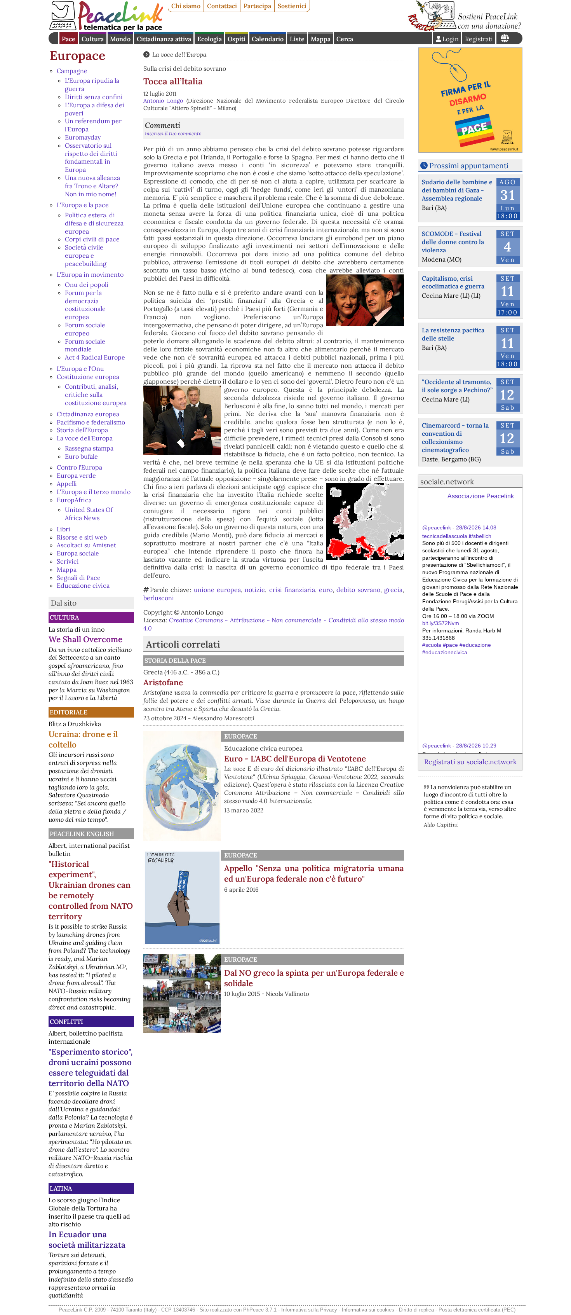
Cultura (93, 39)
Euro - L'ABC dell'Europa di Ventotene (295, 758)
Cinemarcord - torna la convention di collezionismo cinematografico (455, 437)
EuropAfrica (74, 500)
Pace (68, 39)
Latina (61, 1188)
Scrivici (68, 561)
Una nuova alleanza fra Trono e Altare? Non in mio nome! (92, 186)
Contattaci (222, 6)
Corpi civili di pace (92, 239)
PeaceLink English (82, 834)
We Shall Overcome (85, 639)
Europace (77, 55)
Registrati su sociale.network (470, 761)
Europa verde (76, 475)
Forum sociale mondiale (85, 345)
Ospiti (236, 39)
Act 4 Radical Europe (95, 357)
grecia (393, 590)
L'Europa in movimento (90, 274)
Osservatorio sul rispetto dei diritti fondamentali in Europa (91, 157)
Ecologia (209, 39)
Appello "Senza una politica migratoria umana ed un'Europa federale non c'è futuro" (314, 873)
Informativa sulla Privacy (309, 1310)
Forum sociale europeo (85, 329)
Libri (63, 529)
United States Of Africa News (89, 514)
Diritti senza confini (94, 97)
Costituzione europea (88, 377)
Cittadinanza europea (88, 414)
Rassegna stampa (89, 448)
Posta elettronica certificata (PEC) (477, 1310)
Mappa (321, 39)
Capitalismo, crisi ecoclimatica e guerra (453, 282)
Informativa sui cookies (368, 1310)
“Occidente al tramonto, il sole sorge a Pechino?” (457, 386)
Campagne (72, 71)
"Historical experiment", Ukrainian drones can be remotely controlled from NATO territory (91, 890)
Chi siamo (185, 6)
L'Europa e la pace (83, 205)
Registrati (479, 39)
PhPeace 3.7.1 (260, 1310)
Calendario (268, 39)
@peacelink (436, 527)
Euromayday (83, 137)
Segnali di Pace (79, 578)
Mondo (120, 39)
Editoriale (68, 712)
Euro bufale (81, 456)
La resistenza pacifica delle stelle (453, 334)
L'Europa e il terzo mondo (94, 492)
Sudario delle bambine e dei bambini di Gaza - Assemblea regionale (457, 190)
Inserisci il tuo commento (173, 133)
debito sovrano (358, 590)
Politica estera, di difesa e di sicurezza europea (94, 223)
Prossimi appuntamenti (468, 165)
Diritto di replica (416, 1310)
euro (326, 590)
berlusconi (158, 598)
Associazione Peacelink (480, 496)
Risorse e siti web (82, 537)
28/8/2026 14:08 (476, 527)
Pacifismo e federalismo (91, 422)
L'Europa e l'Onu (80, 368)
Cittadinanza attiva (164, 39)
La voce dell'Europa (85, 438)
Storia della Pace (175, 660)
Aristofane (163, 682)
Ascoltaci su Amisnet (86, 545)
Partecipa (257, 6)
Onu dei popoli (86, 284)
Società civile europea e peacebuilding (85, 255)
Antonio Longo (163, 100)
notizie (255, 590)
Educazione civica (83, 585)
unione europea (217, 590)
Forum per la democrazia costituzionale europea (85, 305)
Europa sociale (78, 553)
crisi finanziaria (292, 590)
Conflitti (66, 1021)
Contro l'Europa (79, 467)
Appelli (67, 483)
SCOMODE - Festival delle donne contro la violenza (453, 242)
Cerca (344, 39)
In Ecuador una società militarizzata (87, 1239)
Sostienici (292, 6)
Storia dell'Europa (82, 430)
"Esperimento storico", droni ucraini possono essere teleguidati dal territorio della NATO (90, 1067)
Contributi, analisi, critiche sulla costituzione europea (96, 394)
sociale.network (447, 481)
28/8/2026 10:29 (476, 745)
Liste (297, 39)
